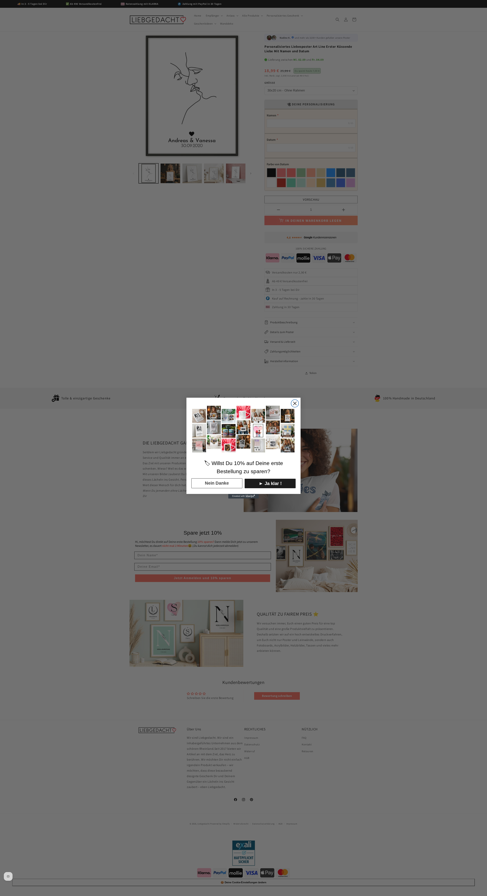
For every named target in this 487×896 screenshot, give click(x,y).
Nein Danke (217, 483)
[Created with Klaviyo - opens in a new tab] (243, 496)
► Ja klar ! (270, 483)
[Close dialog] (295, 403)
